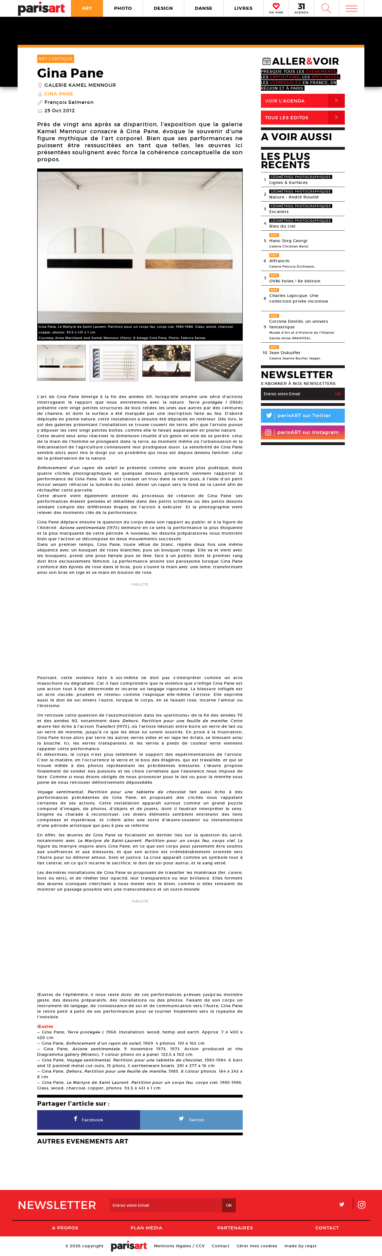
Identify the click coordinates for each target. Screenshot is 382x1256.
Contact (327, 1228)
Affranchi (279, 260)
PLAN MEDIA (146, 1228)
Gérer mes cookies (257, 1245)
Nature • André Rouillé (294, 197)
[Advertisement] (140, 627)
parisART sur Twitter (298, 416)
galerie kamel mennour (80, 85)
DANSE (204, 8)
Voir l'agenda (302, 100)
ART (87, 8)
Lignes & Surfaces (288, 182)
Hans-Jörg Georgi (288, 240)
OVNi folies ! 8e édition (294, 281)
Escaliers (279, 211)
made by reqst (300, 1245)
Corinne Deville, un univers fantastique (298, 324)
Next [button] (231, 256)
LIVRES (243, 8)
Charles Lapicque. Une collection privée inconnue (298, 298)
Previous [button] (48, 256)
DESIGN (163, 8)
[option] (140, 256)
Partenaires (235, 1228)
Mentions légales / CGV (179, 1245)
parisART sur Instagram (308, 432)
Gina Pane (58, 94)
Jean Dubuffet (285, 352)
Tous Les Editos (302, 117)
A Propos (65, 1228)
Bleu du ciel (282, 226)
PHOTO (123, 8)
